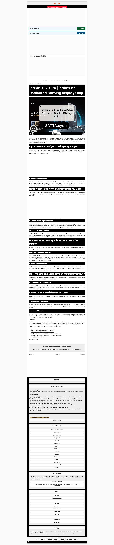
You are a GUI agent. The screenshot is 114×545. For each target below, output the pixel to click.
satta (46, 534)
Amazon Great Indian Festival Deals (57, 7)
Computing (56, 432)
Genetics (56, 443)
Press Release (57, 509)
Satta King (56, 539)
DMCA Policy (57, 522)
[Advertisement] (57, 17)
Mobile (33, 339)
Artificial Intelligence (56, 429)
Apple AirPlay (34, 394)
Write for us (57, 506)
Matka (75, 539)
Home (57, 354)
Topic (37, 339)
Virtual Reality (56, 465)
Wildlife (56, 467)
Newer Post (31, 354)
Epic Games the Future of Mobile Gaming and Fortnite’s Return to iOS (47, 333)
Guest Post (57, 511)
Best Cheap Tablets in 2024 (37, 337)
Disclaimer (57, 519)
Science (56, 456)
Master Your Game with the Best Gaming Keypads (42, 330)
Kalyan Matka (69, 539)
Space (56, 459)
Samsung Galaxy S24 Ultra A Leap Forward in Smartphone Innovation (47, 335)
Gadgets (56, 438)
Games (56, 440)
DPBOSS (62, 539)
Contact (57, 517)
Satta (42, 539)
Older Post (83, 354)
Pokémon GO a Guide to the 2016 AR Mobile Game (42, 332)
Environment (56, 435)
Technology (55, 462)
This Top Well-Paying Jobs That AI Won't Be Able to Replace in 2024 (49, 407)
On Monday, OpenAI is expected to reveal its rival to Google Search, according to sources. (55, 399)
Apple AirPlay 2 (34, 390)
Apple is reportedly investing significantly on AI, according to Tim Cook (50, 403)
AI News (57, 495)
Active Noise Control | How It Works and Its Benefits (42, 329)
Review (57, 503)
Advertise (57, 514)
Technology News (57, 498)
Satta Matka (50, 539)
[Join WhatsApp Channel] (28, 542)
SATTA (59, 538)
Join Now (81, 28)
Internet (56, 448)
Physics (56, 454)
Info (56, 446)
